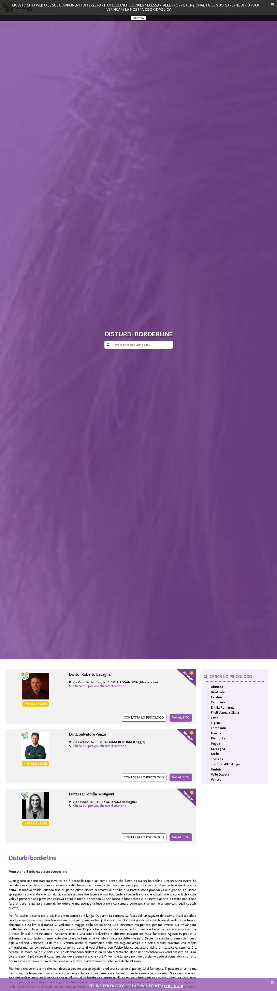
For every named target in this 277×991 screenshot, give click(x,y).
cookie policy (158, 9)
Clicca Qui (173, 986)
